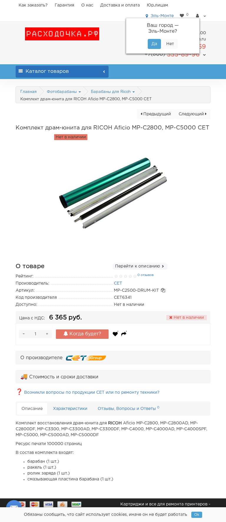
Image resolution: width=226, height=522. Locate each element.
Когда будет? (84, 334)
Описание (32, 409)
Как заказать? (33, 5)
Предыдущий (156, 114)
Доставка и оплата (120, 5)
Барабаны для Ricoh (111, 91)
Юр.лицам (157, 5)
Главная (28, 91)
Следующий (192, 114)
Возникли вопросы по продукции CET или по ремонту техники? (87, 392)
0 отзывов (145, 275)
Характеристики (70, 409)
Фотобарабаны (62, 91)
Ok (196, 514)
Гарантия (64, 5)
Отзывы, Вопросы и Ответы (128, 408)
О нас (87, 5)
